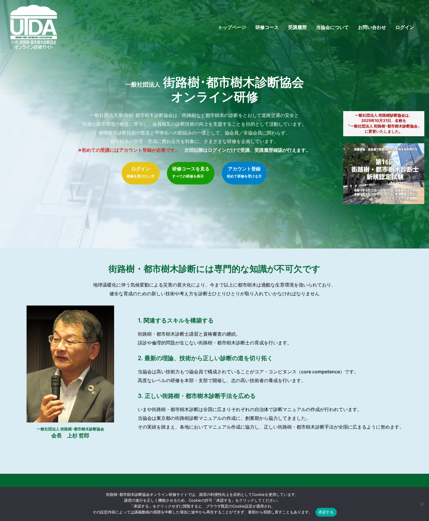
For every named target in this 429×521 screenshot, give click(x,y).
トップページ (232, 27)
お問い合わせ (372, 27)
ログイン (404, 27)
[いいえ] (422, 504)
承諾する (326, 512)
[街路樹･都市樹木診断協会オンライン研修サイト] (33, 27)
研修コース (267, 27)
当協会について (332, 27)
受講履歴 (297, 27)
